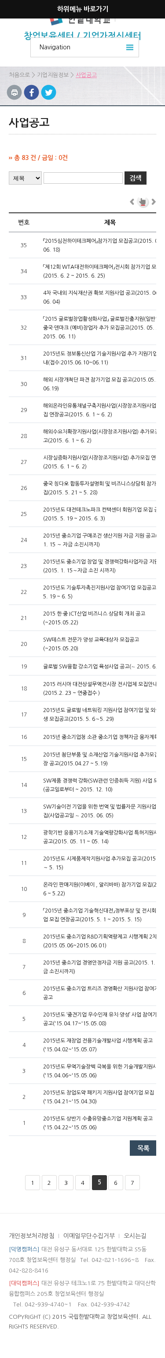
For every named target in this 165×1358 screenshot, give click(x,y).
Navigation (55, 47)
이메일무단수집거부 (89, 1236)
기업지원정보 (53, 75)
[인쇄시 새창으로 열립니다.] (14, 89)
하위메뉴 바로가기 (82, 9)
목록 (143, 1148)
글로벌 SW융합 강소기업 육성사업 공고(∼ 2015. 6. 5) (103, 666)
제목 (110, 222)
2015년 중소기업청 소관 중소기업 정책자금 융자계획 (101, 737)
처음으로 (19, 75)
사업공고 (86, 75)
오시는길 (135, 1236)
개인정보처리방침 (32, 1236)
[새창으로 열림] (31, 89)
